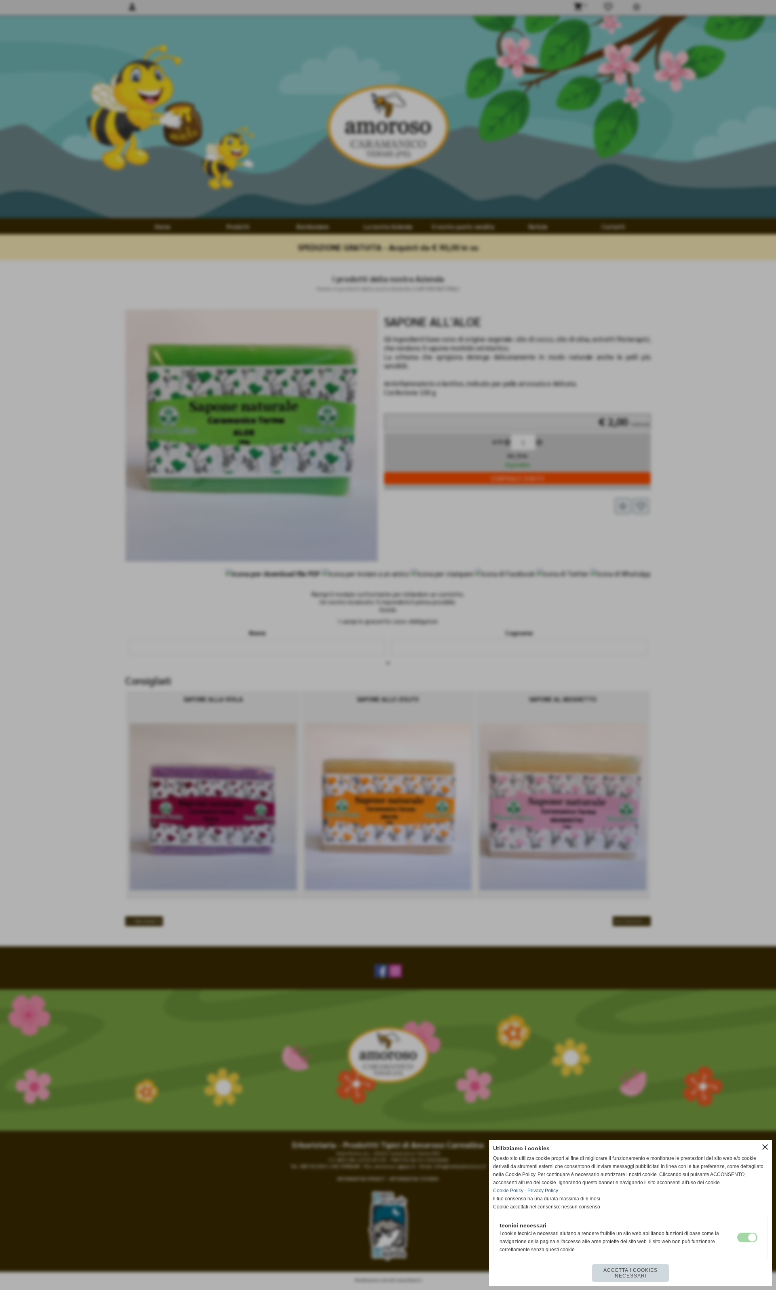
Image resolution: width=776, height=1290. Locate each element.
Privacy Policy (542, 1190)
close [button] (765, 1147)
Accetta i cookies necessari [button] (630, 1273)
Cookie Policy (508, 1190)
